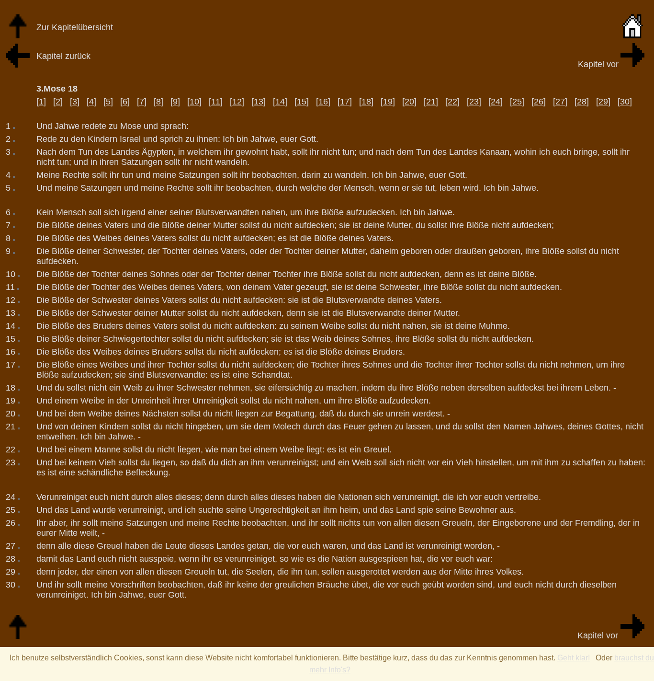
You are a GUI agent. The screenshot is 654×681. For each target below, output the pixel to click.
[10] (194, 101)
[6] (125, 101)
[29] (603, 101)
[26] (538, 101)
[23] (474, 101)
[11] (216, 101)
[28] (582, 101)
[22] (452, 101)
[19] (388, 101)
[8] (158, 101)
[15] (301, 101)
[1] (41, 101)
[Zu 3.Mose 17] (18, 65)
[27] (560, 101)
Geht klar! (573, 658)
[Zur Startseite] (632, 36)
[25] (517, 101)
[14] (280, 101)
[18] (366, 101)
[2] (58, 101)
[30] (625, 101)
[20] (409, 101)
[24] (495, 101)
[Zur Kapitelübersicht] (18, 36)
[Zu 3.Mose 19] (632, 64)
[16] (323, 101)
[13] (258, 101)
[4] (91, 101)
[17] (345, 101)
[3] (74, 101)
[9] (175, 101)
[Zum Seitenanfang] (18, 636)
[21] (431, 101)
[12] (237, 101)
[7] (142, 101)
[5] (108, 101)
